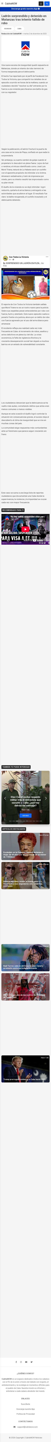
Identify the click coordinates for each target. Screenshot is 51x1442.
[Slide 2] (13, 821)
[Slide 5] (24, 821)
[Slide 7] (30, 821)
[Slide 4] (20, 821)
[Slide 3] (17, 821)
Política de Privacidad (25, 1414)
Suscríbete (25, 1404)
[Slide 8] (34, 821)
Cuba (19, 29)
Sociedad (7, 29)
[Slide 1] (10, 821)
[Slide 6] (27, 821)
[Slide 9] (37, 821)
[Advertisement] (25, 120)
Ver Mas (25, 816)
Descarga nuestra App (25, 1409)
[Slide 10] (40, 821)
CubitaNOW (11, 3)
